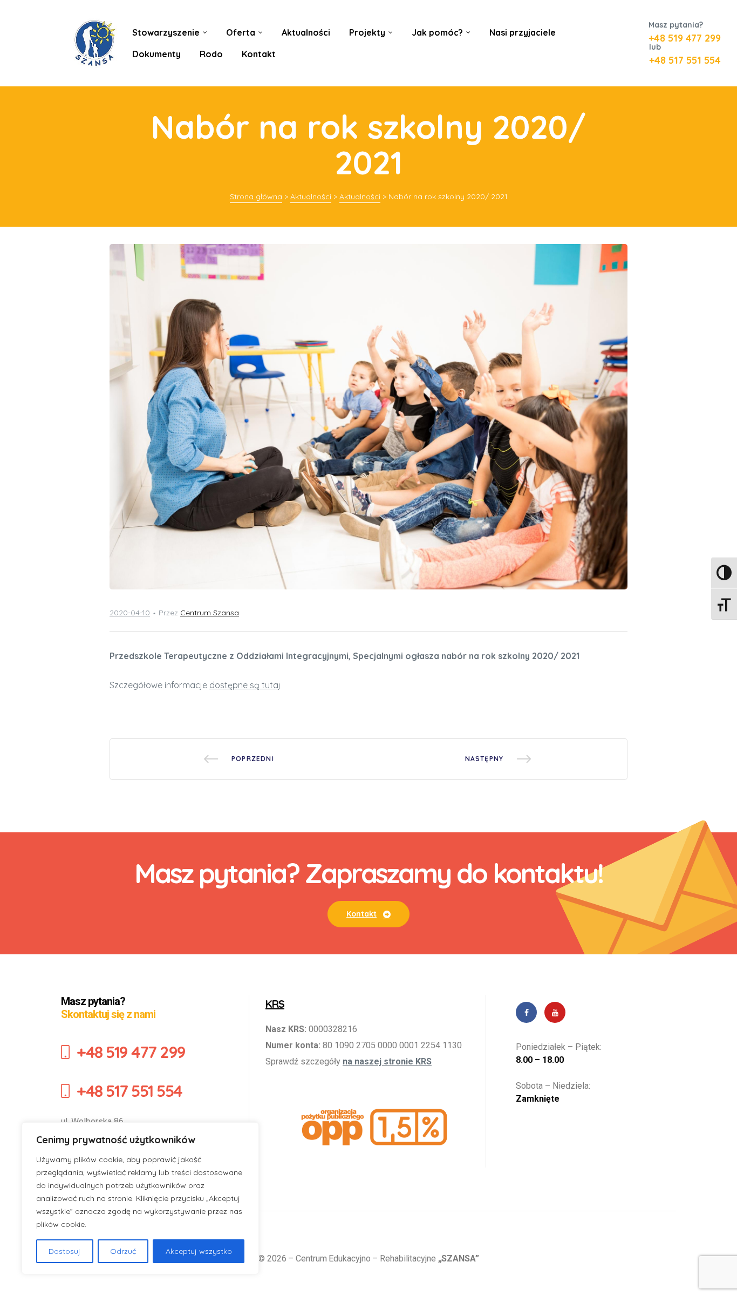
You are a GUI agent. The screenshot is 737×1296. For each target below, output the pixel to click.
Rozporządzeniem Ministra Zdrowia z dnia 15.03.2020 (239, 759)
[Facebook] (526, 1012)
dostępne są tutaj (245, 685)
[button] (368, 914)
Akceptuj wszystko (199, 1251)
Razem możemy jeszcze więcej (497, 759)
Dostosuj (64, 1251)
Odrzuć (123, 1251)
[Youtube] (554, 1012)
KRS (274, 1003)
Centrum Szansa (209, 613)
